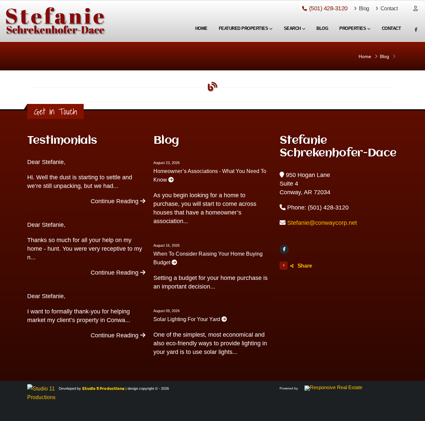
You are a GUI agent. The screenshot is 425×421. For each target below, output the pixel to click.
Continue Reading (115, 201)
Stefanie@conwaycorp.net (322, 222)
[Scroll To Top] (413, 413)
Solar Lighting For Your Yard (187, 319)
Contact (388, 8)
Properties (352, 28)
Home (201, 28)
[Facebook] (284, 249)
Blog (363, 8)
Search (292, 28)
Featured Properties (243, 28)
